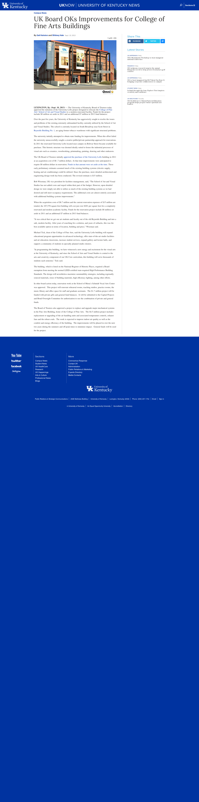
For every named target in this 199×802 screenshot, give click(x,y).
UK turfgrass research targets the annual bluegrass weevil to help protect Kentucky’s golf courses (146, 69)
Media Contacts (74, 375)
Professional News (43, 378)
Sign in (161, 399)
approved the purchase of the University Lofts (83, 156)
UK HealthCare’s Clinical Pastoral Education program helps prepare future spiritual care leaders (144, 102)
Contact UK (73, 363)
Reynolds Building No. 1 (44, 130)
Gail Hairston (42, 35)
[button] (190, 5)
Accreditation (118, 406)
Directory (129, 406)
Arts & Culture (41, 375)
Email (154, 399)
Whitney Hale (58, 35)
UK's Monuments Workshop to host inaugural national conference (145, 58)
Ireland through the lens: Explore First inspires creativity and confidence (145, 91)
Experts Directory (75, 372)
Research (39, 369)
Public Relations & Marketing (80, 369)
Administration (74, 366)
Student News (41, 363)
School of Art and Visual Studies (52, 111)
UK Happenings (41, 372)
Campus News (40, 13)
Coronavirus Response (77, 360)
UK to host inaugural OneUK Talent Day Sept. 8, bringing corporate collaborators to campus (146, 81)
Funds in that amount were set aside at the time (87, 164)
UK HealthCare (41, 366)
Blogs (37, 381)
